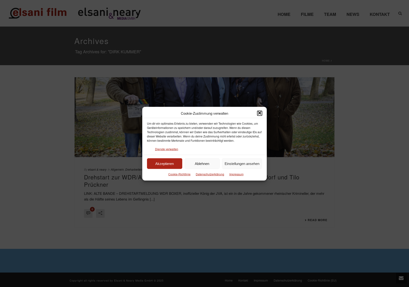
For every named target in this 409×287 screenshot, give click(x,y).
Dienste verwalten (166, 149)
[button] (259, 113)
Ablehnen (202, 163)
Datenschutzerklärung (210, 174)
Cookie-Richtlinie (179, 174)
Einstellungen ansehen (242, 163)
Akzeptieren (164, 163)
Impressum (236, 174)
